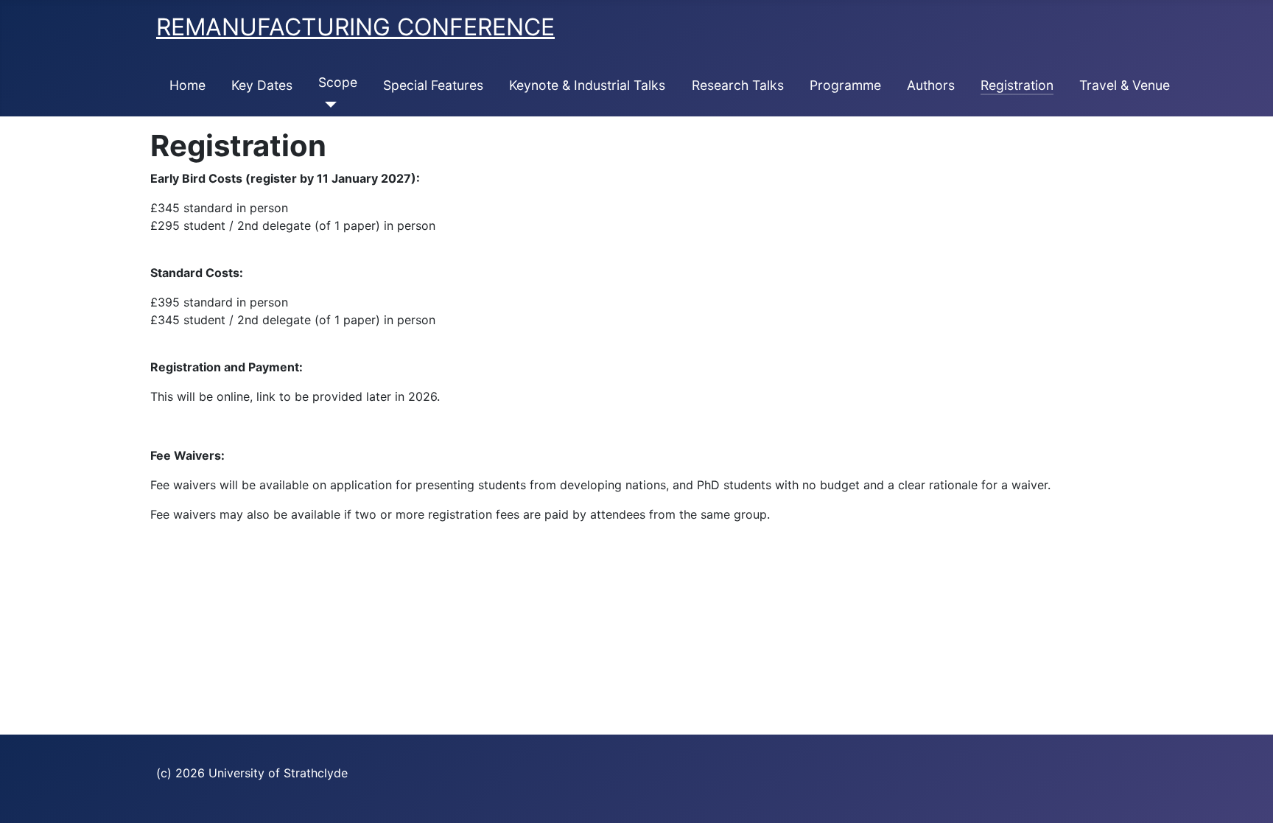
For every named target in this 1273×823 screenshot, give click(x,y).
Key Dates (261, 85)
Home (187, 85)
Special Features (433, 85)
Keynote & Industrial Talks (587, 85)
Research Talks (738, 85)
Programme (845, 85)
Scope (337, 82)
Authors (931, 85)
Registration (1017, 85)
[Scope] (327, 104)
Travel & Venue (1124, 85)
